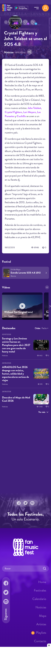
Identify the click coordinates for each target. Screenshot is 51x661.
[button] (25, 22)
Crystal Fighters (13, 112)
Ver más (41, 412)
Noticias (40, 607)
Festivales (40, 590)
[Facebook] (19, 503)
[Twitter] (26, 503)
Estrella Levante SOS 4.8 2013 (26, 272)
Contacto (40, 641)
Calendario (39, 598)
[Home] (7, 11)
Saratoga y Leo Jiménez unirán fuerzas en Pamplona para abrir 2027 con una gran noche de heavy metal (16, 345)
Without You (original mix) (18, 312)
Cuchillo (21, 116)
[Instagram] (32, 503)
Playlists (41, 632)
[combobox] (45, 328)
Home (42, 581)
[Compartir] (29, 52)
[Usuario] (45, 8)
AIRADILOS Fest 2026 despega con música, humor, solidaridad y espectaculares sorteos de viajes (15, 373)
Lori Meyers (29, 112)
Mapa (42, 615)
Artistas (41, 624)
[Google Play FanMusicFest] (21, 7)
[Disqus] (25, 454)
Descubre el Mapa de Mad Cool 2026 (16, 399)
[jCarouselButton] (49, 305)
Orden (37, 328)
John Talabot (34, 108)
